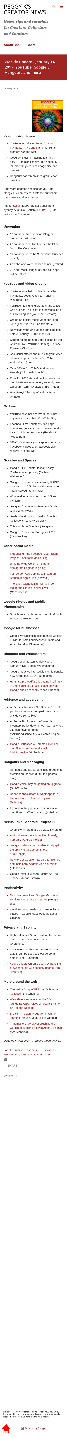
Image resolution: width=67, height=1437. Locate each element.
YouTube (45, 1054)
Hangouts (49, 1050)
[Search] (54, 5)
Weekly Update (29, 1054)
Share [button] (12, 1065)
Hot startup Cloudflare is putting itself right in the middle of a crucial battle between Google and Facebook (36, 686)
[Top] (6, 1429)
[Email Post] (5, 1060)
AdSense (20, 1050)
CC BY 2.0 (43, 210)
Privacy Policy (10, 1411)
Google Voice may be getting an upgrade (35, 784)
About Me (11, 45)
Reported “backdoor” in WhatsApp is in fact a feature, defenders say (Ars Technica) (34, 798)
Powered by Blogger (35, 1428)
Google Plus (34, 1050)
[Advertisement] (33, 1257)
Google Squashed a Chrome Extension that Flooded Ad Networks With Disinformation (34, 748)
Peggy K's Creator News (25, 9)
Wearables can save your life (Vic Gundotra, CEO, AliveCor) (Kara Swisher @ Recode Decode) (35, 1003)
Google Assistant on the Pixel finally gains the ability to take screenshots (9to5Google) (36, 849)
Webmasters (11, 1054)
